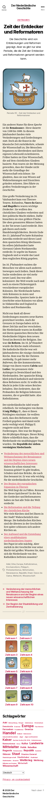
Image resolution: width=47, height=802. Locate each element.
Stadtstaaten (7, 760)
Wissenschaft (29, 575)
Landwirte (36, 743)
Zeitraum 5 (23, 20)
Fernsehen (8, 729)
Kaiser (7, 740)
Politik (23, 747)
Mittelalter (11, 747)
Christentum (38, 723)
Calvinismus (29, 723)
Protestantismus (13, 570)
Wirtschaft (23, 763)
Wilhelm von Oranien (10, 763)
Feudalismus (18, 729)
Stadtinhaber (23, 757)
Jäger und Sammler (31, 737)
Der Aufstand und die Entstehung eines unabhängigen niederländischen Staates (22, 537)
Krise (18, 744)
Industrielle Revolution (10, 737)
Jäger (21, 737)
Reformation (28, 570)
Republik (23, 573)
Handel (9, 733)
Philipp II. (25, 567)
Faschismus (39, 727)
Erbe (13, 564)
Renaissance (12, 573)
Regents (7, 750)
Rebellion (32, 747)
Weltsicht (17, 575)
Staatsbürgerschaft (9, 757)
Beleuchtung (12, 723)
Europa (20, 564)
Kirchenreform (13, 567)
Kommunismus (9, 744)
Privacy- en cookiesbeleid (16, 779)
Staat (30, 573)
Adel (8, 564)
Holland (19, 734)
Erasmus (17, 727)
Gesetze (29, 729)
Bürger (21, 723)
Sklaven (7, 754)
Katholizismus (30, 564)
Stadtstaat (34, 757)
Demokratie (8, 726)
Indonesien (27, 734)
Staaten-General (29, 754)
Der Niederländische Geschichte (23, 7)
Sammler (38, 751)
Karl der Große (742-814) (21, 740)
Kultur (25, 743)
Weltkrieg (26, 760)
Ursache (16, 760)
